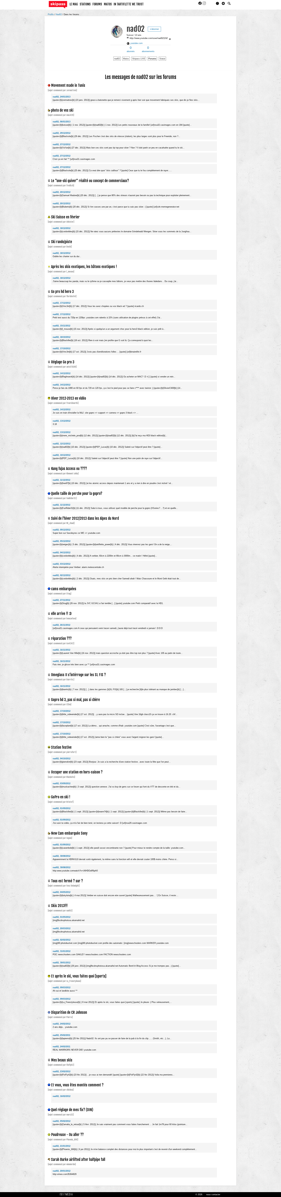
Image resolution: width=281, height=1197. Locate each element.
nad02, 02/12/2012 (61, 575)
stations (85, 4)
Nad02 (59, 14)
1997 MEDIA (67, 1194)
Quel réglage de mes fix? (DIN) (72, 1110)
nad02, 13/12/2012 (61, 421)
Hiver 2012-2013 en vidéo (68, 398)
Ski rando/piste (61, 242)
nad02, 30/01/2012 (61, 962)
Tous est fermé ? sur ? (67, 881)
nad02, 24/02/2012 (61, 1024)
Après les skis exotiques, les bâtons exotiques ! (84, 266)
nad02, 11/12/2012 (61, 480)
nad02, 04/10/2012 (61, 758)
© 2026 (198, 1194)
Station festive (61, 747)
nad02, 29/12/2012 (61, 133)
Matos (126, 58)
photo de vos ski (62, 110)
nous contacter (213, 1194)
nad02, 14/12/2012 (61, 373)
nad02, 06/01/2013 (61, 121)
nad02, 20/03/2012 (61, 928)
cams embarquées (63, 589)
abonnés (131, 49)
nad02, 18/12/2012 (61, 228)
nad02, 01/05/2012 (61, 917)
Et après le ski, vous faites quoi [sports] (78, 976)
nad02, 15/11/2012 (61, 325)
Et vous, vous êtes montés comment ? (77, 1085)
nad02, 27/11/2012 (61, 600)
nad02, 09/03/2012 (61, 987)
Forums (152, 58)
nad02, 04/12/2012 (61, 552)
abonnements (148, 49)
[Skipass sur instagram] (204, 4)
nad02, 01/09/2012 (61, 808)
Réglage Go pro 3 (62, 362)
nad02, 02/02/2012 (61, 940)
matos (108, 4)
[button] (223, 3)
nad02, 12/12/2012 (61, 443)
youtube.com (136, 43)
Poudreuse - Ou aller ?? (67, 1134)
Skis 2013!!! (59, 905)
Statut (162, 58)
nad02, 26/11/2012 (61, 625)
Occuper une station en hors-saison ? (77, 772)
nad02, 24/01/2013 (61, 97)
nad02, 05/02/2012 (61, 1121)
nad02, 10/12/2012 (61, 455)
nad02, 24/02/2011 (61, 1046)
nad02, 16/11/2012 (61, 650)
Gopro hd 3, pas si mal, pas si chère (75, 699)
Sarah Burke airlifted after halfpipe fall (78, 1159)
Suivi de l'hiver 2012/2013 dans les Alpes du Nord (85, 518)
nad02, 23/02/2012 (61, 1071)
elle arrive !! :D (61, 613)
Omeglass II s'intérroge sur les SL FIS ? (78, 675)
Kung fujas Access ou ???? (69, 468)
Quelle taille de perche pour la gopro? (76, 493)
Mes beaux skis (61, 1060)
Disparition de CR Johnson (69, 1012)
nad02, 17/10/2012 (61, 348)
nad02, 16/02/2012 (61, 1096)
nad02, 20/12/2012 (61, 192)
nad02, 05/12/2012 (61, 541)
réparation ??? (61, 638)
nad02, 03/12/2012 (61, 564)
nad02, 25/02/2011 (61, 1035)
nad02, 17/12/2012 (61, 303)
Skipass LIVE (138, 58)
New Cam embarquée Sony (69, 833)
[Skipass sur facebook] (200, 4)
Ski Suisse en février (65, 217)
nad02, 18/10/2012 (61, 337)
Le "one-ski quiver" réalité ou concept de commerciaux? (90, 181)
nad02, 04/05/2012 (61, 892)
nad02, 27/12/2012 (61, 144)
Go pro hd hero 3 (62, 291)
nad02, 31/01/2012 (61, 951)
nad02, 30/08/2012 (61, 856)
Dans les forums (71, 14)
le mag (74, 4)
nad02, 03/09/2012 (61, 783)
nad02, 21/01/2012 (61, 1146)
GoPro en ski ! (60, 797)
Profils (51, 14)
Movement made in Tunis (68, 85)
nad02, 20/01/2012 (61, 1171)
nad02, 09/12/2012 (61, 530)
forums (97, 4)
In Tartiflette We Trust (129, 4)
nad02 (136, 29)
